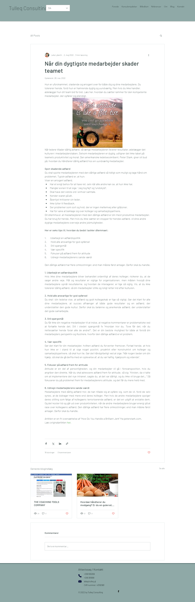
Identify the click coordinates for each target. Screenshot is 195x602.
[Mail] (80, 581)
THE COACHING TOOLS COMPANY (46, 503)
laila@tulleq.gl (90, 581)
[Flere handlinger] (148, 55)
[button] (161, 35)
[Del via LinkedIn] (60, 443)
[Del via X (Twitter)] (53, 443)
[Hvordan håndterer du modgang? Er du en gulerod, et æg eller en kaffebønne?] (97, 485)
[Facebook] (118, 591)
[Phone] (80, 576)
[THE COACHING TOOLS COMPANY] (51, 485)
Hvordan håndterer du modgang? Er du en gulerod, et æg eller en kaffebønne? (96, 503)
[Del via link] (67, 443)
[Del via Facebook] (46, 443)
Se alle (162, 468)
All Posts (35, 35)
